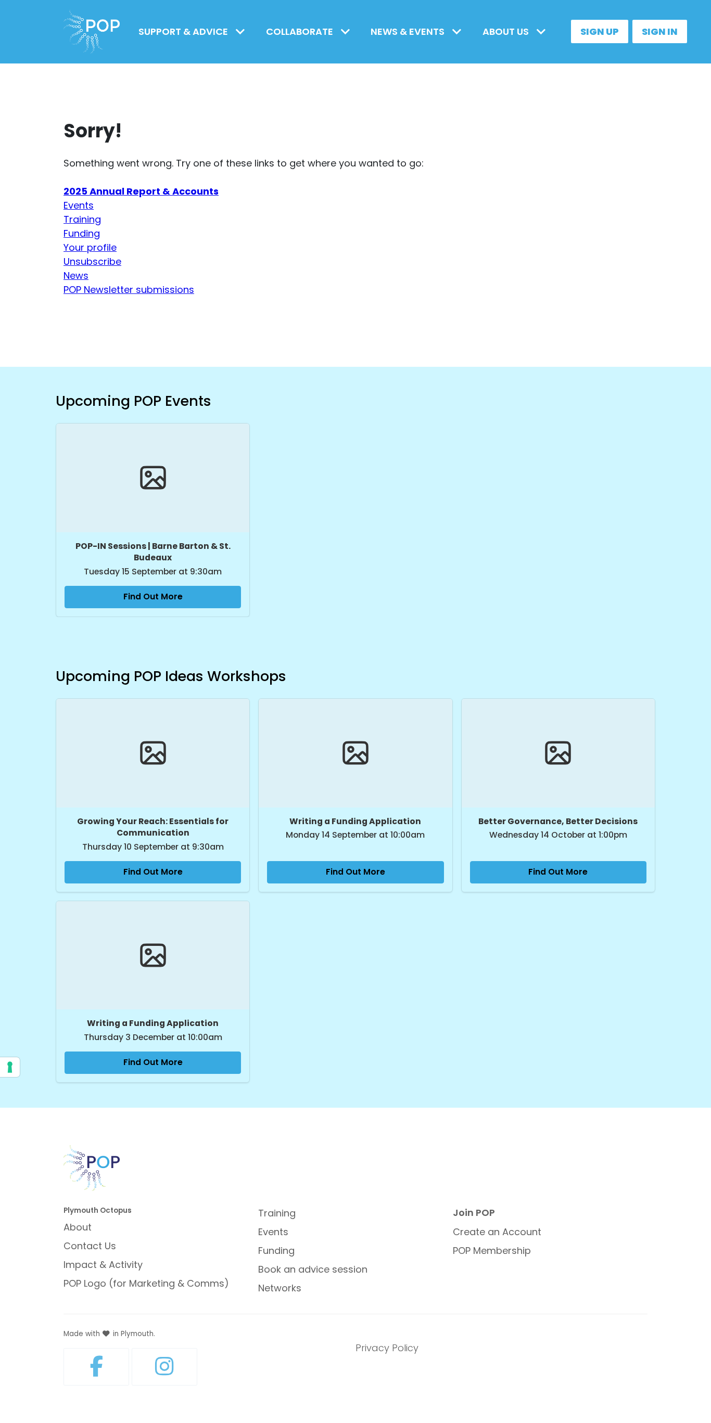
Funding (82, 233)
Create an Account (497, 1231)
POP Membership (492, 1250)
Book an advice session (312, 1269)
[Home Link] (92, 32)
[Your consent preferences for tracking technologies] (10, 1067)
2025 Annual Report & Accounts (141, 191)
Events (79, 205)
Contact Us (90, 1245)
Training (82, 219)
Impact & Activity (103, 1264)
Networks (279, 1287)
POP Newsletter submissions (129, 289)
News (76, 275)
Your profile (90, 247)
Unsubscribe (92, 261)
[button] (193, 31)
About (78, 1227)
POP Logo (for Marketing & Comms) (146, 1283)
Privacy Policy (386, 1347)
